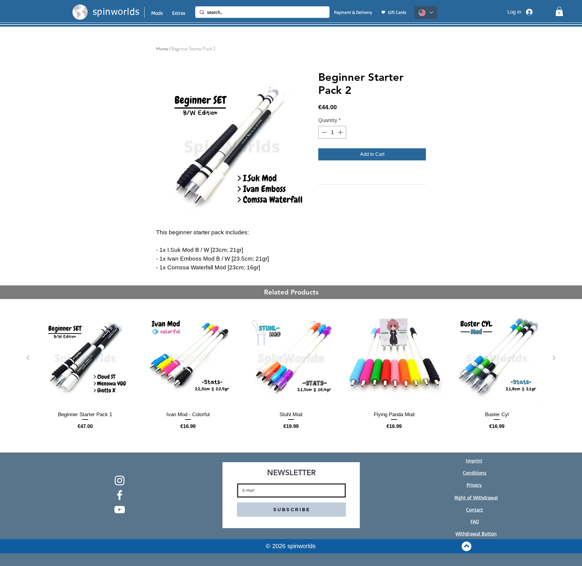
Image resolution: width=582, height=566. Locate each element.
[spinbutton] (332, 132)
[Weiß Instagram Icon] (119, 480)
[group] (291, 369)
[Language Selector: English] (425, 12)
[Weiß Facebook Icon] (119, 495)
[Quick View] (85, 358)
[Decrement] (323, 132)
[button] (559, 11)
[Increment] (341, 132)
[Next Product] (554, 357)
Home (162, 48)
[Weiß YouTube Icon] (119, 509)
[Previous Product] (28, 357)
